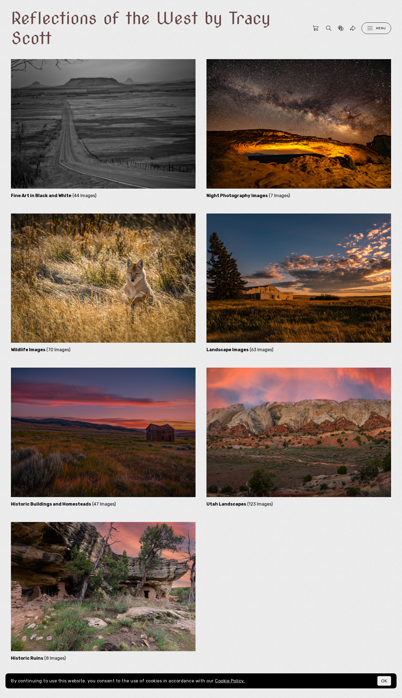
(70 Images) (40, 349)
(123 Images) (239, 504)
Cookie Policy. (230, 680)
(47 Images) (63, 504)
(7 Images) (248, 195)
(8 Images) (38, 658)
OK (384, 681)
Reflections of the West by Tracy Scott (141, 28)
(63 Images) (239, 349)
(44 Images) (53, 195)
